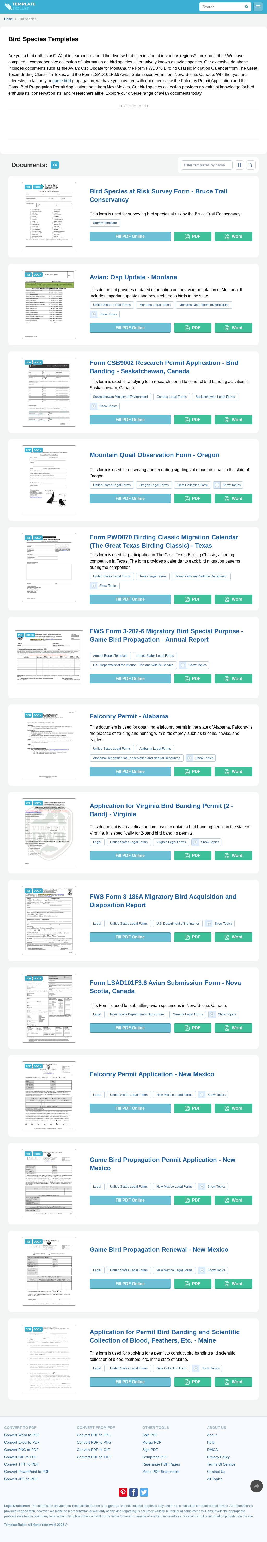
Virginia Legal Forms (171, 842)
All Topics (214, 1479)
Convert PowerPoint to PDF (27, 1471)
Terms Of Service (221, 1464)
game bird (61, 81)
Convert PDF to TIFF (94, 1457)
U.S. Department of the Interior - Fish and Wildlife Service (133, 665)
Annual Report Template (110, 656)
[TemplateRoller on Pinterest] (123, 1492)
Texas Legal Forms (152, 576)
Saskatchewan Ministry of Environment (120, 397)
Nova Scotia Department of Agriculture (137, 1014)
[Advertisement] (133, 125)
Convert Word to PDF (22, 1435)
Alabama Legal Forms (155, 749)
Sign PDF (150, 1450)
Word (237, 236)
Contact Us (216, 1471)
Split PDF (150, 1435)
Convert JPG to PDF (21, 1479)
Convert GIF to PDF (20, 1457)
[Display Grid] (239, 165)
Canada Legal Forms (172, 397)
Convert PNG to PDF (21, 1450)
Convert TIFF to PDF (21, 1464)
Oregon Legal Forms (154, 485)
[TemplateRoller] (17, 7)
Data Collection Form (193, 485)
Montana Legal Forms (155, 305)
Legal (97, 842)
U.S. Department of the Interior (177, 923)
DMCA (212, 1450)
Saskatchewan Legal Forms (215, 397)
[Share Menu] (256, 1486)
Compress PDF (155, 1457)
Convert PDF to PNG (94, 1442)
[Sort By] (251, 165)
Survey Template (105, 223)
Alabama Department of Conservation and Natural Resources (136, 758)
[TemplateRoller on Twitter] (144, 1492)
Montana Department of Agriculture (204, 305)
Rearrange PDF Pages (161, 1464)
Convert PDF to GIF (93, 1450)
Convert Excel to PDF (22, 1442)
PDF (196, 236)
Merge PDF (151, 1442)
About (212, 1435)
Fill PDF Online (130, 236)
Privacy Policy (218, 1457)
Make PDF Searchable (161, 1471)
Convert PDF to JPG (94, 1435)
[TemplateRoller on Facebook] (133, 1492)
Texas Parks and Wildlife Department (201, 576)
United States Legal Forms (112, 305)
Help (211, 1442)
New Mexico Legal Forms (174, 1095)
